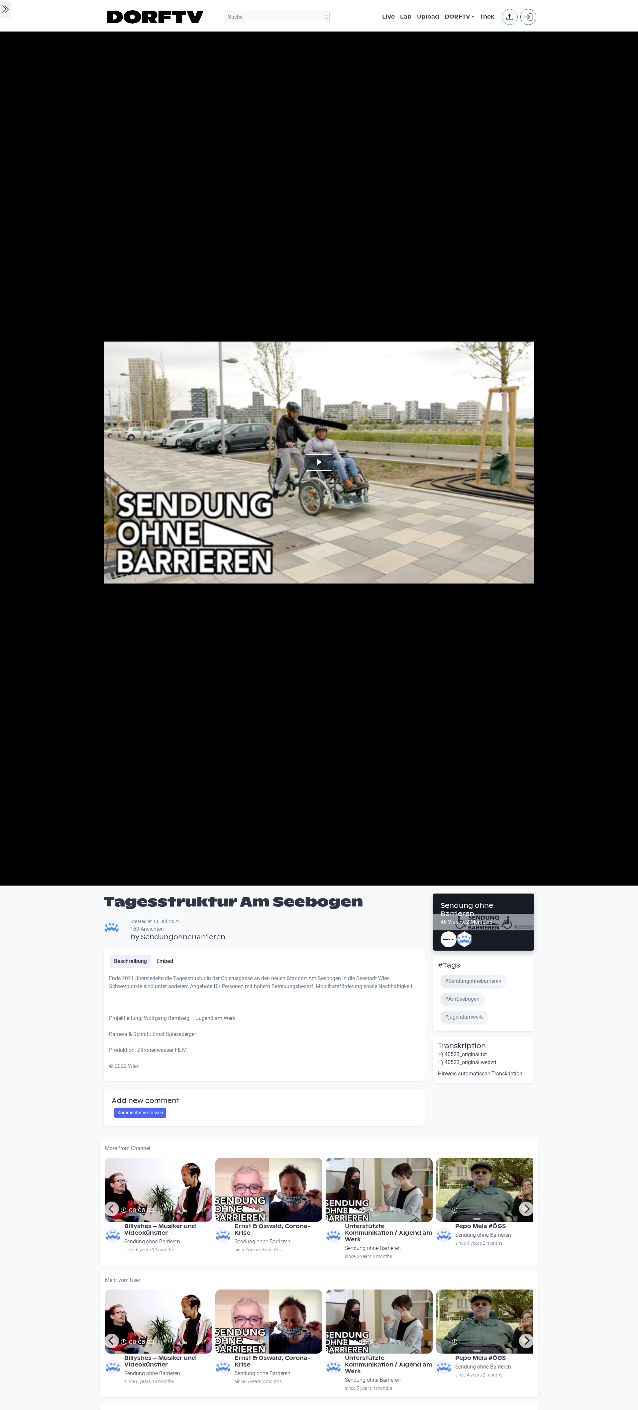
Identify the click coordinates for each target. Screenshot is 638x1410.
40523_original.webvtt (470, 1062)
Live (388, 16)
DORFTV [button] (457, 16)
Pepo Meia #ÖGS (480, 1226)
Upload (428, 16)
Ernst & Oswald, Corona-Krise (272, 1229)
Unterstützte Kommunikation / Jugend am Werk (388, 1233)
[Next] (526, 1209)
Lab (406, 16)
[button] (510, 17)
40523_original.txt (466, 1054)
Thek (486, 16)
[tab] (130, 961)
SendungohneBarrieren (183, 937)
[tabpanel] (264, 1025)
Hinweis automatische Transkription (480, 1073)
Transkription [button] (462, 1046)
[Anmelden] (528, 17)
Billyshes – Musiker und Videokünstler (160, 1229)
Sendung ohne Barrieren (467, 909)
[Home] (156, 17)
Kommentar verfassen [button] (140, 1112)
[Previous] (111, 1209)
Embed (165, 961)
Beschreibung (130, 961)
